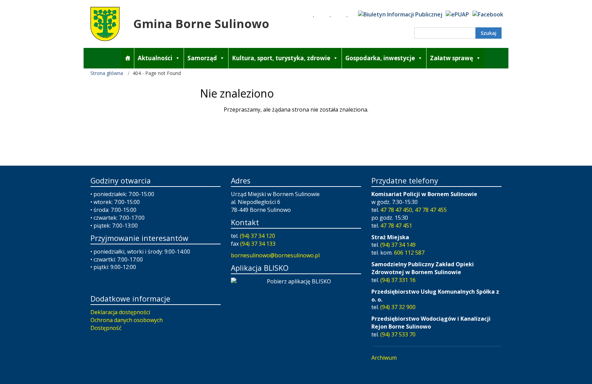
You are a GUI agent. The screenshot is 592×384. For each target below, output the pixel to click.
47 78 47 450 (396, 210)
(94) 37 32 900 (398, 307)
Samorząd (202, 58)
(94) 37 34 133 (257, 243)
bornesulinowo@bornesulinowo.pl (275, 255)
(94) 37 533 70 (398, 334)
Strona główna (106, 73)
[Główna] (127, 58)
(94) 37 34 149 (398, 244)
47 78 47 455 (431, 210)
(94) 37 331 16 (398, 280)
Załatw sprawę (451, 58)
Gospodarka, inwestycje (380, 58)
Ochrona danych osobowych (126, 320)
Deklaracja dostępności (120, 312)
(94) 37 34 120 (257, 236)
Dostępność (106, 328)
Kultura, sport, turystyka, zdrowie (281, 58)
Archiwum (384, 357)
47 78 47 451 (396, 225)
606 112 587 (409, 252)
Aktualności (155, 58)
